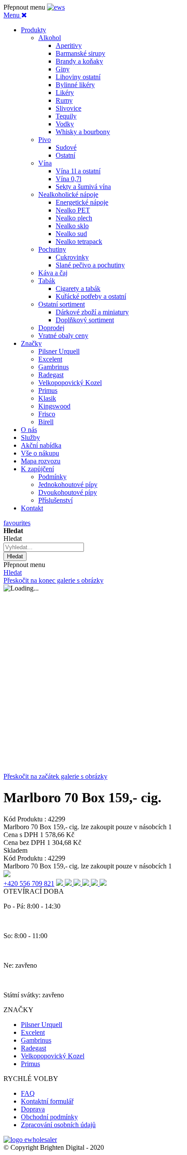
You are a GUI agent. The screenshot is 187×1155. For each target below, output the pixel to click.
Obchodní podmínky (49, 1117)
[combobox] (43, 547)
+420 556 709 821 (28, 883)
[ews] (56, 7)
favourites (16, 523)
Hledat (12, 572)
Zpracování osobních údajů (58, 1124)
